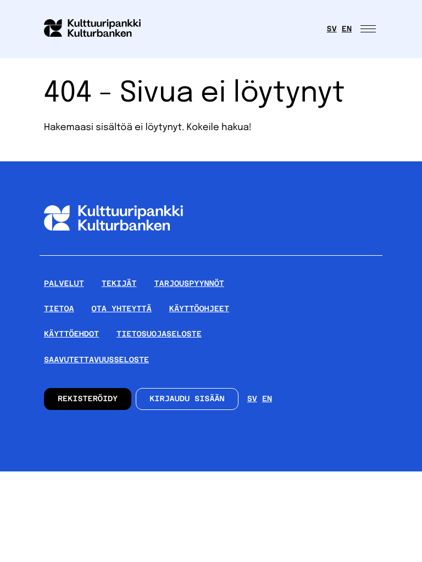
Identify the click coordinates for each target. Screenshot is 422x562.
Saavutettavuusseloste (96, 360)
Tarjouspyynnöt (189, 283)
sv (332, 29)
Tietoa (59, 309)
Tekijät (119, 283)
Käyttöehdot (71, 334)
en (347, 29)
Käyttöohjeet (199, 309)
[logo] (99, 29)
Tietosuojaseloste (159, 334)
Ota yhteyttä (122, 309)
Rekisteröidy (88, 399)
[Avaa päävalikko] (369, 29)
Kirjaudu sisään (187, 399)
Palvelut (64, 283)
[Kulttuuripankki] (113, 250)
